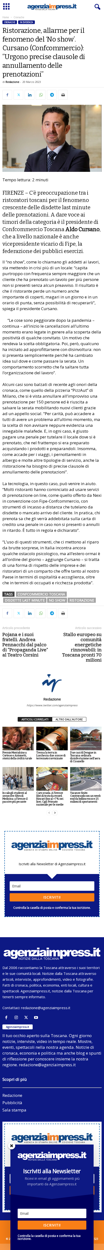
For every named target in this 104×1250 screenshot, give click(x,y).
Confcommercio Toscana (41, 594)
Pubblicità (12, 1102)
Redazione (12, 82)
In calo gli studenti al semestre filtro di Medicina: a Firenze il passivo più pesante (15, 797)
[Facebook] (7, 95)
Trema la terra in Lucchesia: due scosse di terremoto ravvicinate (51, 755)
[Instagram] (17, 1017)
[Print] (63, 95)
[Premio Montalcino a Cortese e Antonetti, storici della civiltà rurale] (18, 738)
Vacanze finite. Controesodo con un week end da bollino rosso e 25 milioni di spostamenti (85, 797)
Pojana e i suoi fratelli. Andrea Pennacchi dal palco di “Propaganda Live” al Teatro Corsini (25, 644)
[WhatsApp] (40, 95)
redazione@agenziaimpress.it (45, 1007)
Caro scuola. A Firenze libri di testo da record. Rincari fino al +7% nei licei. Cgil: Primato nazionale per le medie (50, 798)
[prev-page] (49, 812)
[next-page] (54, 812)
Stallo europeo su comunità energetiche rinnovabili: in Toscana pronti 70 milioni (82, 647)
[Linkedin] (29, 95)
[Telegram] (52, 95)
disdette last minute (25, 600)
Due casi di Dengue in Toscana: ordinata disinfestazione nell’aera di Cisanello (85, 757)
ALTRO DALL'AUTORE (69, 719)
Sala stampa (14, 1110)
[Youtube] (36, 1017)
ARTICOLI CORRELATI (35, 719)
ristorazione (81, 600)
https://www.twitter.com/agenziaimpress (52, 705)
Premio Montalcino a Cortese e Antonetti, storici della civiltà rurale (17, 755)
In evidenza (26, 22)
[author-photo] (52, 682)
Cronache (9, 22)
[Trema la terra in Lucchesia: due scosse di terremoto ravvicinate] (52, 738)
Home (5, 17)
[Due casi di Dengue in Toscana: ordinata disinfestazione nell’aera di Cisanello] (86, 738)
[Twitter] (18, 95)
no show (57, 600)
